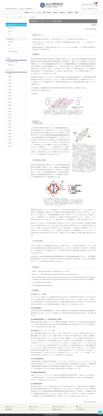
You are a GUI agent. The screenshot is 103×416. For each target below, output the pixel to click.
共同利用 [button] (70, 12)
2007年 (10, 133)
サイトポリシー (34, 406)
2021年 (10, 89)
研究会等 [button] (62, 12)
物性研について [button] (29, 12)
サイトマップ (10, 406)
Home (7, 17)
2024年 (10, 80)
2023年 (10, 83)
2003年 (10, 146)
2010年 (10, 124)
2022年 (10, 86)
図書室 (31, 8)
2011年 (10, 121)
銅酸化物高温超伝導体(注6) (60, 135)
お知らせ (10, 31)
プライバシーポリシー (59, 406)
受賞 (9, 45)
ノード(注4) (58, 71)
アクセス (85, 8)
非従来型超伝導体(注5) (61, 127)
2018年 (10, 99)
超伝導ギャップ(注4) (41, 66)
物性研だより (11, 65)
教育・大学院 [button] (46, 12)
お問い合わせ (93, 8)
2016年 (10, 105)
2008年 (10, 130)
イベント (10, 48)
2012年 (10, 117)
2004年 (10, 143)
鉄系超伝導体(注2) (51, 63)
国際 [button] (76, 12)
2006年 (10, 136)
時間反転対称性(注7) (54, 214)
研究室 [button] (55, 12)
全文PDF (34, 93)
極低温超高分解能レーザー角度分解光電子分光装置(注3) (80, 63)
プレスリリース (12, 24)
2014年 (10, 111)
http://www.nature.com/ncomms (44, 285)
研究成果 (10, 42)
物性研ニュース (12, 28)
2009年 (10, 127)
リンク (79, 406)
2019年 (10, 95)
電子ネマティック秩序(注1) (79, 61)
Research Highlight (12, 51)
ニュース (13, 17)
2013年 (10, 114)
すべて (9, 34)
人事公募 (24, 8)
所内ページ (17, 8)
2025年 (10, 77)
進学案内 (9, 8)
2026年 (10, 73)
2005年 (10, 139)
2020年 (10, 92)
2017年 (10, 102)
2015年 (10, 108)
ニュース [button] (38, 12)
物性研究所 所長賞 (13, 61)
